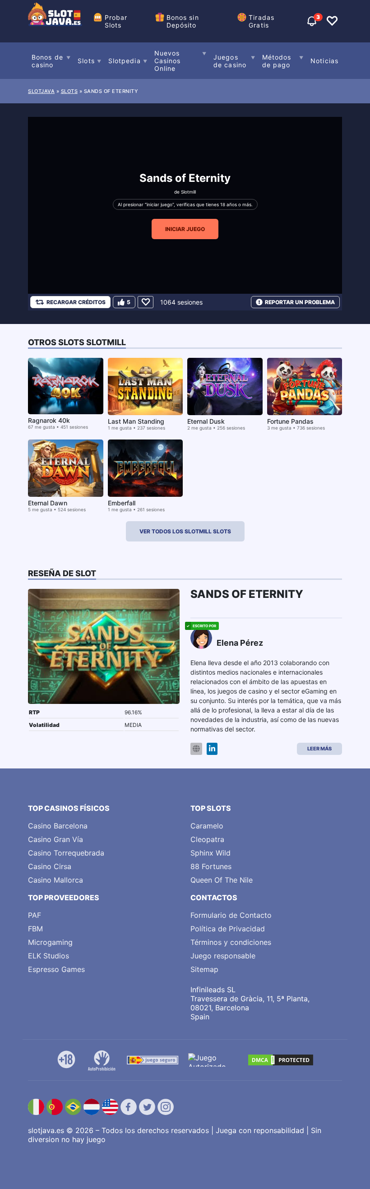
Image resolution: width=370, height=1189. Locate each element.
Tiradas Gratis (261, 21)
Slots (86, 61)
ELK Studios (48, 955)
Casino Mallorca (55, 879)
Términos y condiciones (230, 942)
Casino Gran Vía (55, 839)
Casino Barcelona (58, 825)
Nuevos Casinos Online (167, 60)
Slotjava (41, 91)
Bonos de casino (47, 61)
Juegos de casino (229, 61)
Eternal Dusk (206, 421)
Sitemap (204, 969)
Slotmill (188, 191)
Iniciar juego (185, 229)
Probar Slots (116, 21)
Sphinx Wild (210, 852)
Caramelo (206, 825)
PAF (34, 915)
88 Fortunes (210, 866)
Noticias (324, 61)
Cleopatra (207, 839)
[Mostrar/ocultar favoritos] (332, 21)
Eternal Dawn (47, 503)
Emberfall (121, 503)
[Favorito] (145, 302)
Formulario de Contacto (231, 915)
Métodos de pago (276, 61)
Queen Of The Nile (221, 879)
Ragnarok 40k (49, 420)
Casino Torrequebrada (66, 852)
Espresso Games (56, 969)
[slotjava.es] (55, 21)
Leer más (319, 748)
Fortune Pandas (290, 421)
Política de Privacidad (227, 928)
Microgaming (50, 942)
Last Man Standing (136, 421)
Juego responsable (222, 955)
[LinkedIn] (212, 749)
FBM (35, 928)
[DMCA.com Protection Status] (280, 1060)
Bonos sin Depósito (182, 21)
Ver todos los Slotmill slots (185, 531)
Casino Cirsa (49, 866)
